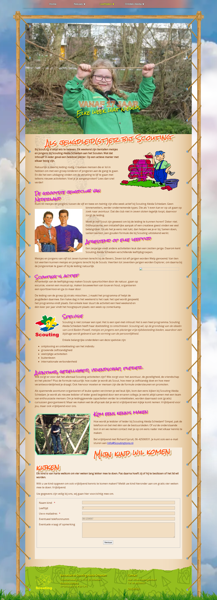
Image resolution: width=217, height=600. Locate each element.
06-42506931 (139, 582)
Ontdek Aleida (133, 4)
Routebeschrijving (69, 582)
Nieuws (78, 4)
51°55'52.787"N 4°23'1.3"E (73, 586)
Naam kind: (45, 503)
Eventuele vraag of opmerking (57, 524)
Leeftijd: (43, 508)
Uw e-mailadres (48, 513)
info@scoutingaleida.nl (144, 579)
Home (52, 4)
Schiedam (96, 579)
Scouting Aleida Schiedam (91, 575)
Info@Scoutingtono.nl (120, 443)
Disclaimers (134, 588)
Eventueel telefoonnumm (54, 519)
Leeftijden (106, 4)
